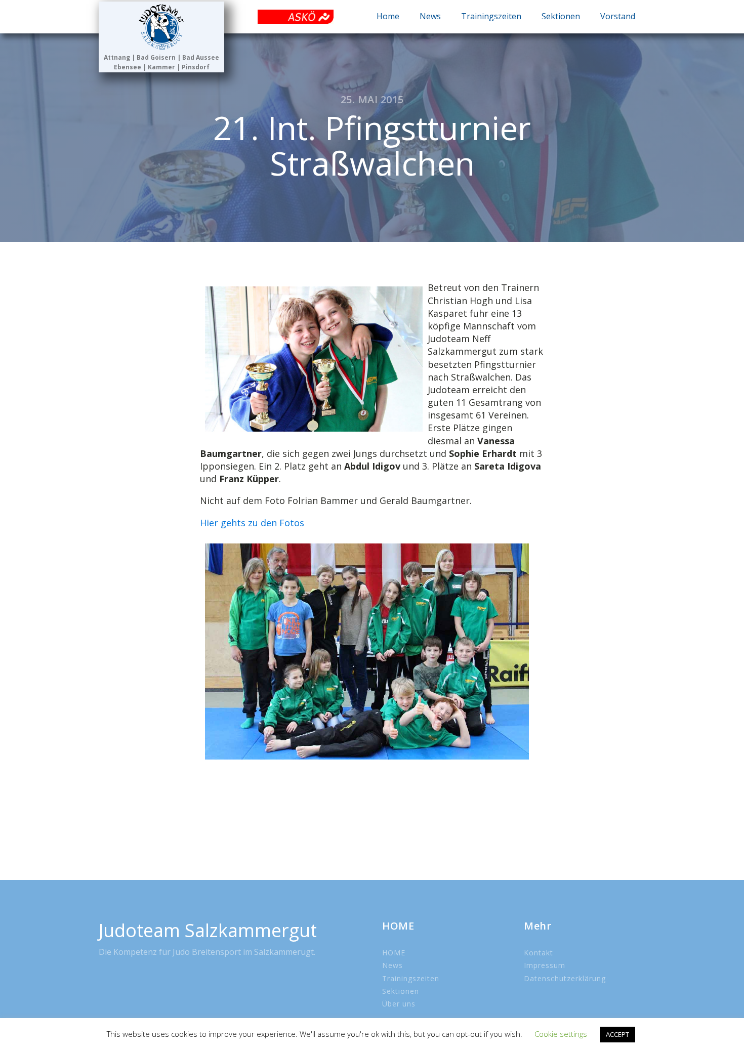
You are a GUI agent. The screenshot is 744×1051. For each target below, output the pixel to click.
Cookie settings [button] (560, 1034)
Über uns (399, 1003)
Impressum (544, 965)
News (430, 16)
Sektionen (561, 16)
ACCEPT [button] (617, 1034)
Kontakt (538, 952)
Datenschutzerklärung (565, 978)
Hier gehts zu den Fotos (252, 523)
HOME (393, 952)
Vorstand (617, 16)
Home (388, 16)
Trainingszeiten (491, 16)
